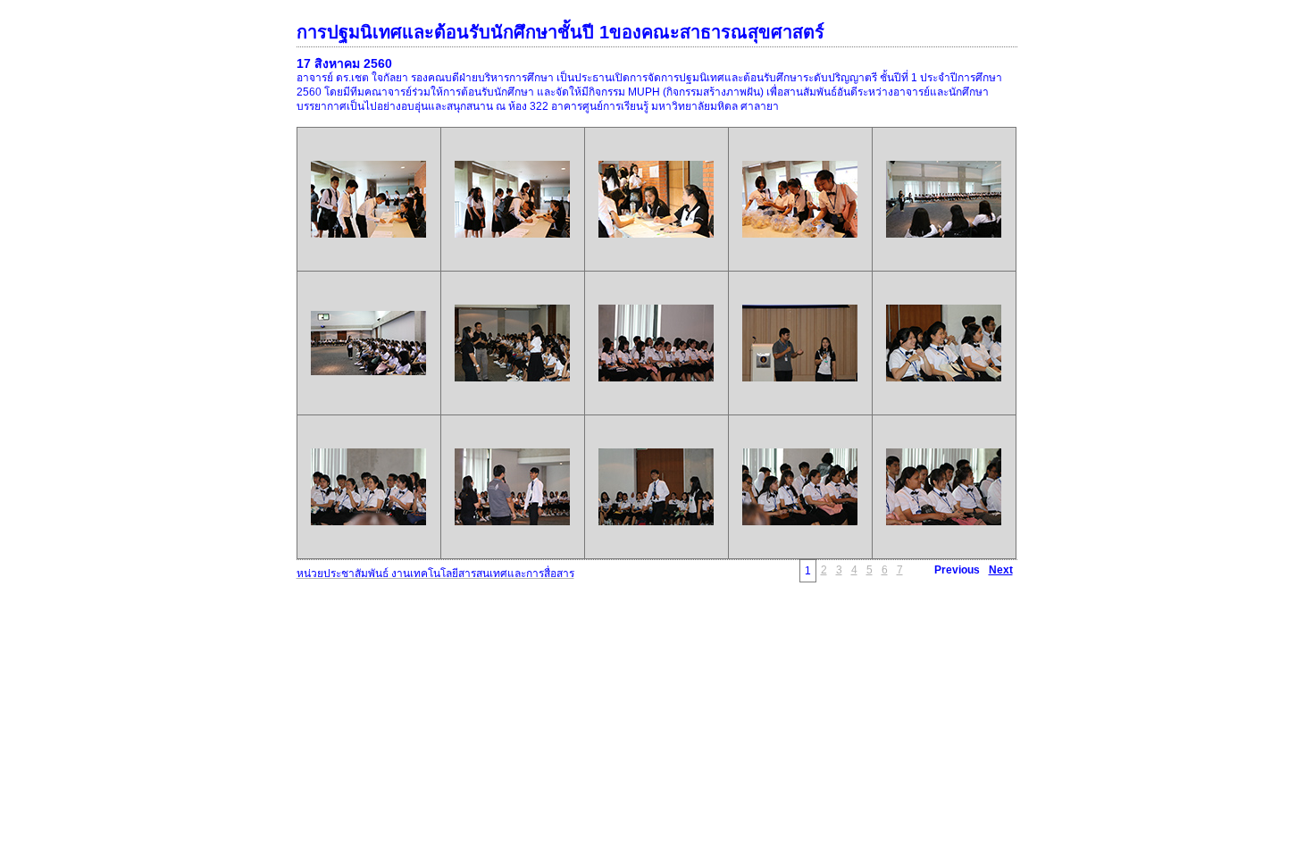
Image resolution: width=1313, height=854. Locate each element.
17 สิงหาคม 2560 (344, 63)
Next (1001, 570)
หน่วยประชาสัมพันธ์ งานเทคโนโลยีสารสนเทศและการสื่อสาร (435, 573)
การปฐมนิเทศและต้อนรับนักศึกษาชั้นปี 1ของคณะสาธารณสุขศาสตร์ (560, 32)
